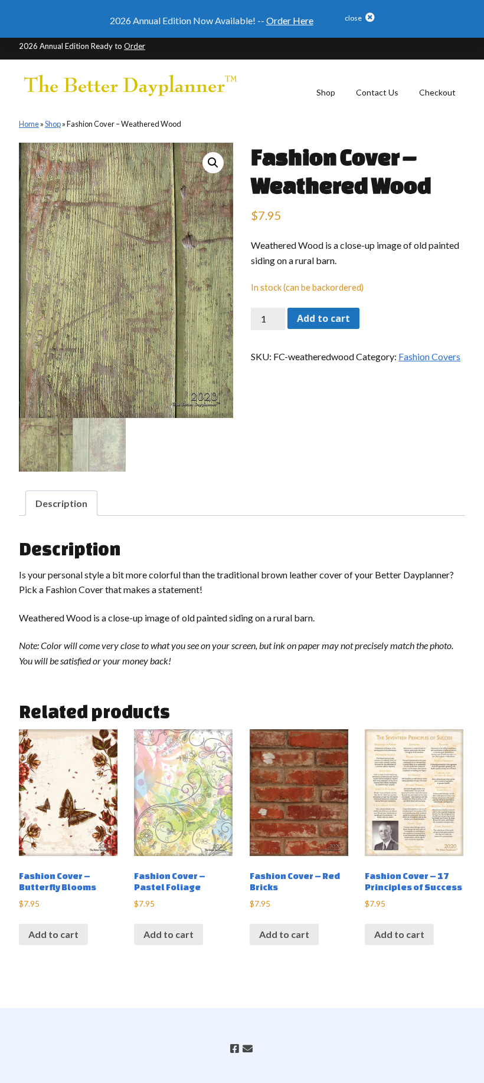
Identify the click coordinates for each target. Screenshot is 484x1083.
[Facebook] (234, 1048)
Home (29, 124)
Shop (325, 92)
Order (134, 46)
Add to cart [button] (53, 934)
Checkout (437, 92)
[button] (345, 20)
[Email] (247, 1048)
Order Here (289, 20)
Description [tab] (61, 503)
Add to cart (323, 318)
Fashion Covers (429, 356)
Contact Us (377, 92)
